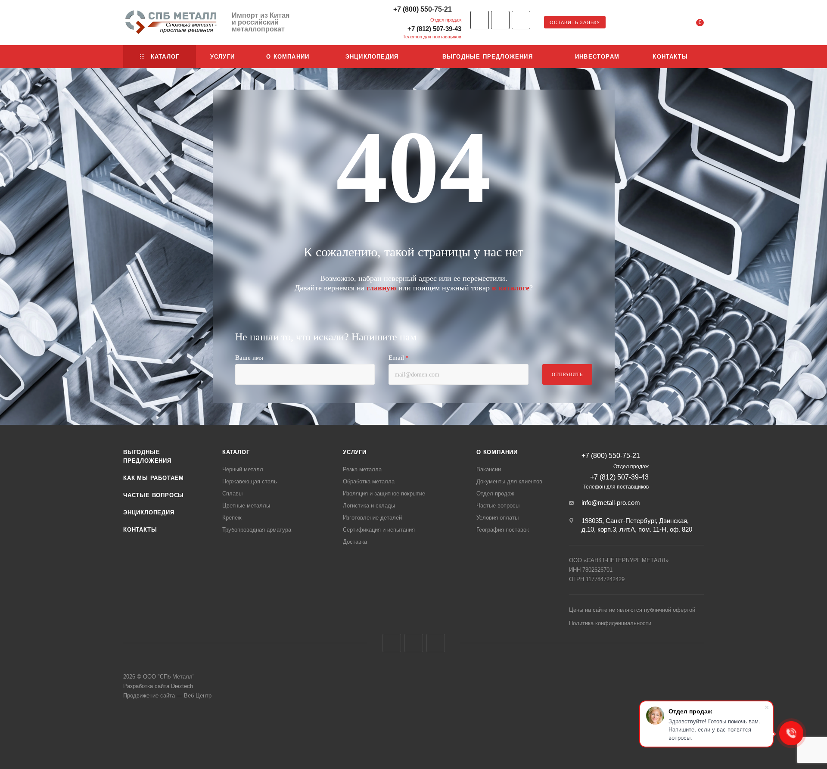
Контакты (140, 529)
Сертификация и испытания (379, 529)
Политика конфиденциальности (610, 623)
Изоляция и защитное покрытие (384, 493)
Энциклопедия (148, 512)
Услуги (355, 452)
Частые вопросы (153, 495)
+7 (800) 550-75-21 (422, 9)
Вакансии (488, 469)
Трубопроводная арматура (256, 529)
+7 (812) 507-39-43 (434, 28)
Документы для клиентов (509, 481)
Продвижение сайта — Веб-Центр (167, 695)
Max (521, 20)
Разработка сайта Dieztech (158, 686)
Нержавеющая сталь (249, 481)
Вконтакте (479, 20)
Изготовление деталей (372, 517)
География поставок (502, 529)
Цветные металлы (246, 505)
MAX (435, 643)
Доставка (355, 542)
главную (381, 287)
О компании (497, 452)
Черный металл (242, 469)
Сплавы (232, 493)
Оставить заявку (575, 22)
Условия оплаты (497, 517)
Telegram (500, 20)
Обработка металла (369, 481)
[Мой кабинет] (665, 24)
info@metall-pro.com (610, 502)
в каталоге (510, 287)
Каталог (236, 452)
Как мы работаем (153, 478)
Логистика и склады (369, 505)
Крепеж (232, 517)
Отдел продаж (495, 493)
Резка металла (362, 469)
